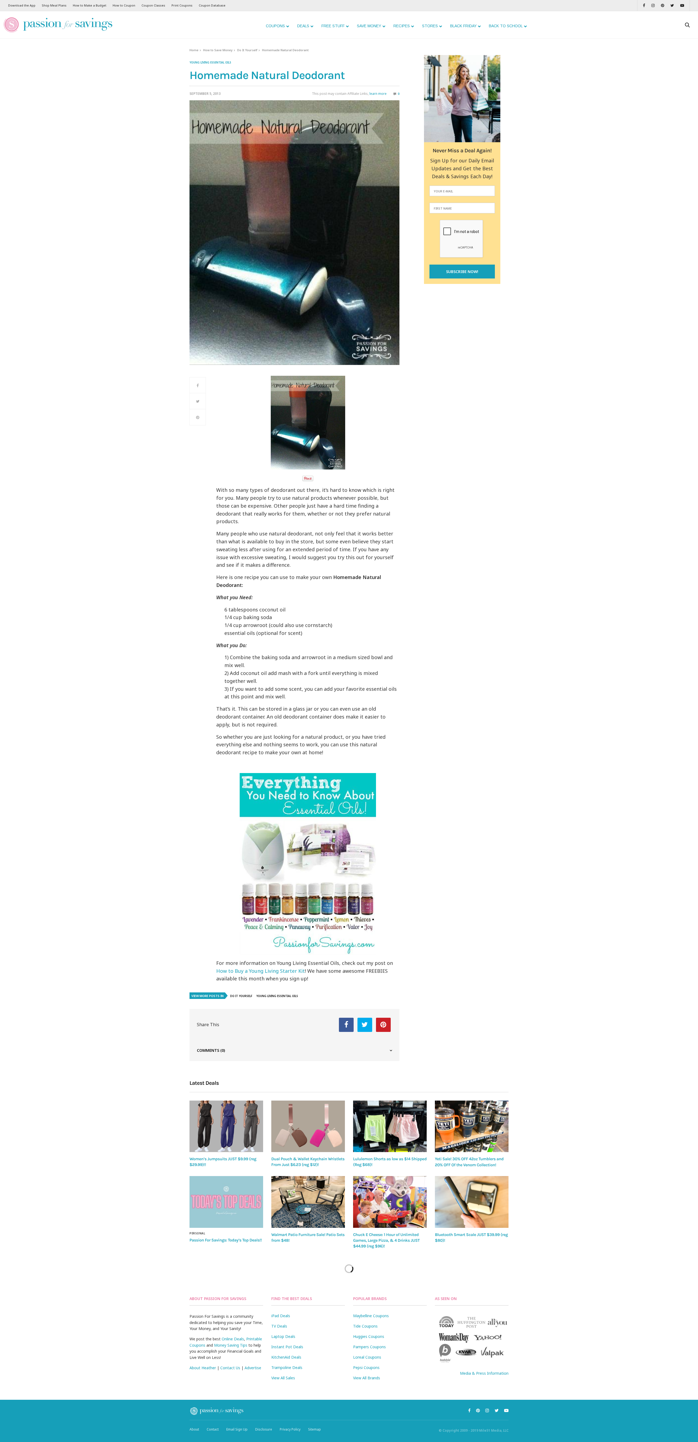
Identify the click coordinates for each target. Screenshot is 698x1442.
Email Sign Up (237, 1429)
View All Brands (366, 1377)
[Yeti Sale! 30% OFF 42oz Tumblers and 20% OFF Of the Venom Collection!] (472, 1126)
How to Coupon (124, 5)
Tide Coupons (365, 1326)
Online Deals (233, 1338)
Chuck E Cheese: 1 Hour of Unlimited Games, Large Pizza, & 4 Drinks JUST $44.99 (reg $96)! (386, 1240)
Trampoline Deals (286, 1367)
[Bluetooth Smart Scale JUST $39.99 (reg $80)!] (472, 1202)
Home (193, 50)
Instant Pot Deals (287, 1346)
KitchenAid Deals (286, 1357)
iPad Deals (280, 1315)
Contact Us (230, 1367)
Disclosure (263, 1429)
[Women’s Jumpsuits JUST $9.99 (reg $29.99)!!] (226, 1126)
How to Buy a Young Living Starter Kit (260, 971)
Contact (213, 1429)
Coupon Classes (153, 5)
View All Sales (283, 1377)
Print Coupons (182, 5)
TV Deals (279, 1326)
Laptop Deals (283, 1336)
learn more (378, 93)
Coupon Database (212, 5)
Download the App (21, 5)
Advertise (253, 1367)
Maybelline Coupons (371, 1315)
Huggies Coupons (368, 1336)
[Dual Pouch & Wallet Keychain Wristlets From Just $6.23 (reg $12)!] (308, 1126)
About (194, 1429)
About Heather (202, 1367)
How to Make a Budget (89, 5)
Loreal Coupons (367, 1357)
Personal (197, 1233)
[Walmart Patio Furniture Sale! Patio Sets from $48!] (308, 1202)
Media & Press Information (484, 1373)
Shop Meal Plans (54, 5)
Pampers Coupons (369, 1346)
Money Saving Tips (230, 1345)
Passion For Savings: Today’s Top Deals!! (225, 1240)
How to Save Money (218, 50)
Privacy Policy (290, 1429)
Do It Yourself (247, 50)
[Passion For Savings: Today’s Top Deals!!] (226, 1202)
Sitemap (314, 1429)
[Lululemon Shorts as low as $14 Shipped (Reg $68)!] (390, 1126)
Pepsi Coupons (366, 1367)
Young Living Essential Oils (210, 62)
